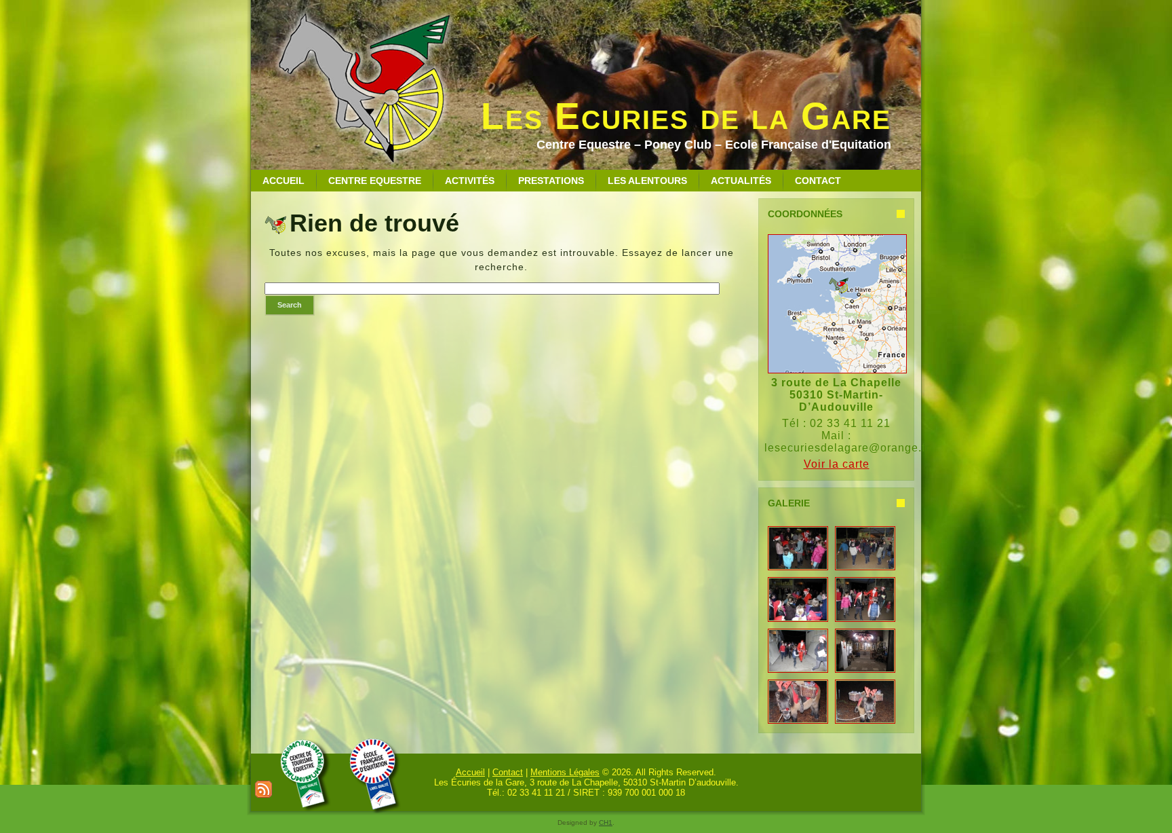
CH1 (605, 822)
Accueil (470, 772)
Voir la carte (837, 464)
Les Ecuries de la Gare (686, 116)
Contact (507, 772)
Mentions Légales (565, 772)
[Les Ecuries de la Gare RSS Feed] (263, 789)
